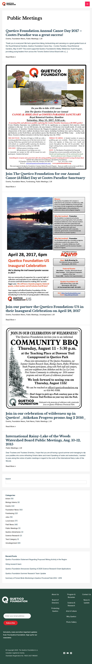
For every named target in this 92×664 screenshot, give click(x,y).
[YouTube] (68, 653)
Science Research (12, 536)
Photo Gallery (71, 622)
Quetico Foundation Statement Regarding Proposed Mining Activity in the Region (36, 559)
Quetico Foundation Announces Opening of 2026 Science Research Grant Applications (38, 569)
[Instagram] (71, 653)
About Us (55, 594)
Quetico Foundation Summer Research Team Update (25, 573)
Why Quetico (71, 617)
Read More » (11, 57)
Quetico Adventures (13, 532)
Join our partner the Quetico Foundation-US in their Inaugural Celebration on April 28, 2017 (45, 309)
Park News (30, 421)
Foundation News (18, 39)
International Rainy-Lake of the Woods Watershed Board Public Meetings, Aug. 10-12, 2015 (43, 440)
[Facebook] (64, 653)
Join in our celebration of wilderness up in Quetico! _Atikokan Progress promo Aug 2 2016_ (46, 415)
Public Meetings (32, 39)
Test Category (11, 539)
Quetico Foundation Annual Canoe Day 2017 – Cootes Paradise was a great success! (44, 33)
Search (8, 479)
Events (8, 39)
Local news (9, 521)
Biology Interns (11, 502)
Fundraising (30, 182)
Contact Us (86, 594)
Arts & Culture (71, 611)
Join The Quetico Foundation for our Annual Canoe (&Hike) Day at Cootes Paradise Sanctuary (45, 176)
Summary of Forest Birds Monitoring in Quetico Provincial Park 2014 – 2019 (33, 578)
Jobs (7, 517)
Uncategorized (45, 315)
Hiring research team (13, 564)
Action (7, 499)
